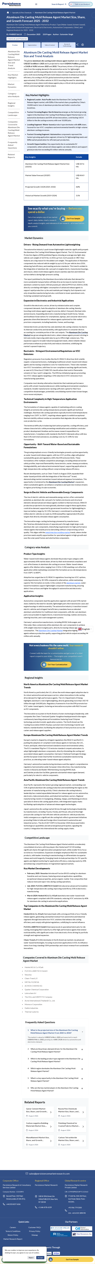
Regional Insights (11, 104)
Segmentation (32, 45)
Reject (31, 1258)
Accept (40, 1258)
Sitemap (35, 1235)
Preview (14, 45)
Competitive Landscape (13, 113)
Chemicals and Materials (17, 39)
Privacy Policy (34, 1231)
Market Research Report (12, 1239)
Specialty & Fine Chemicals (22, 13)
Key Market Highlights (13, 76)
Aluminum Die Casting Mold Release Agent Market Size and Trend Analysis (14, 59)
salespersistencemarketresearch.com (49, 1173)
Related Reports (11, 155)
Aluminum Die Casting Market (51, 630)
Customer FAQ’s (34, 1227)
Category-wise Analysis (13, 94)
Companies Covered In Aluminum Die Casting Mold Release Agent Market (14, 129)
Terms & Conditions (12, 1231)
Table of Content (50, 45)
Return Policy (13, 1235)
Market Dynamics (12, 85)
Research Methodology (67, 45)
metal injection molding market (57, 532)
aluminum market (73, 583)
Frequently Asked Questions (12, 145)
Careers (13, 1227)
